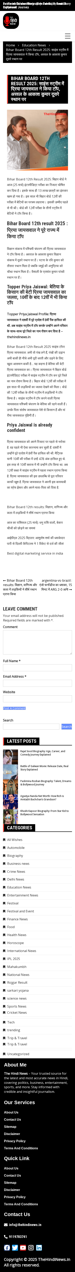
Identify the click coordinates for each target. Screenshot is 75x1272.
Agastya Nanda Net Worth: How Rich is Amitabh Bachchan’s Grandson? (42, 797)
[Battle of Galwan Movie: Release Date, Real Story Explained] (10, 771)
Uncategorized (18, 1054)
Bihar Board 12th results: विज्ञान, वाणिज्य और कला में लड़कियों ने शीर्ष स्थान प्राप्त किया (20, 587)
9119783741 (18, 1237)
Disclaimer (12, 1134)
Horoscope (15, 943)
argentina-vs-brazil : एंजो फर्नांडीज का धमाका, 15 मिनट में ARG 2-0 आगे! (55, 585)
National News (18, 975)
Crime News (16, 871)
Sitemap (10, 1126)
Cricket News (17, 1012)
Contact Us (12, 1119)
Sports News (16, 1006)
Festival (12, 903)
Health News (16, 935)
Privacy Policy (15, 1141)
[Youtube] (23, 1248)
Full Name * (12, 661)
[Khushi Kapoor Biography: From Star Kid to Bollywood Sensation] (10, 816)
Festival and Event (20, 911)
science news (17, 998)
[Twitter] (15, 1248)
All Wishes (14, 840)
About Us (11, 1112)
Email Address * (14, 676)
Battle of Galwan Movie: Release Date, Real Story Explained (37, 5)
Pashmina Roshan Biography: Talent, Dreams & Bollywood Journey (45, 782)
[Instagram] (31, 1248)
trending (13, 1030)
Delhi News (15, 879)
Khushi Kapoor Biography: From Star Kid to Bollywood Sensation (44, 812)
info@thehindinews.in (25, 1225)
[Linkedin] (39, 1248)
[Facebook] (7, 1248)
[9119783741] (6, 1237)
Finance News (17, 919)
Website (9, 692)
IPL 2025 (13, 959)
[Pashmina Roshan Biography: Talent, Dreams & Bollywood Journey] (10, 786)
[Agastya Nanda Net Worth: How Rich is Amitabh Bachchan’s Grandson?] (10, 801)
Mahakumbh (16, 967)
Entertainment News (22, 895)
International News (21, 951)
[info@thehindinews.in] (6, 1225)
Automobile (16, 847)
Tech (11, 1022)
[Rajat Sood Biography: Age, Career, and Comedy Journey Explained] (10, 757)
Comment (10, 627)
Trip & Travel (17, 1038)
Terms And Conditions (21, 1148)
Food (11, 927)
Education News (19, 887)
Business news (18, 863)
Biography (15, 855)
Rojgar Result (17, 982)
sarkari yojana (18, 990)
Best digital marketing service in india (35, 553)
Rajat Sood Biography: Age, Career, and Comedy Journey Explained (42, 753)
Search (8, 720)
